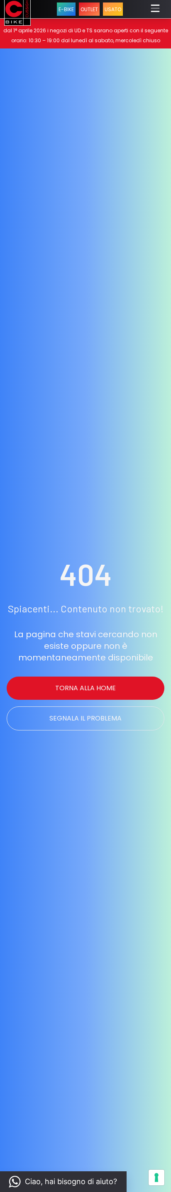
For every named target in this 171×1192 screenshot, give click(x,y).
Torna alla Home (85, 688)
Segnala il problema (85, 718)
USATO (113, 9)
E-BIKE (66, 9)
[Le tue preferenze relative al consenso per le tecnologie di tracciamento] (156, 1177)
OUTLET (89, 9)
